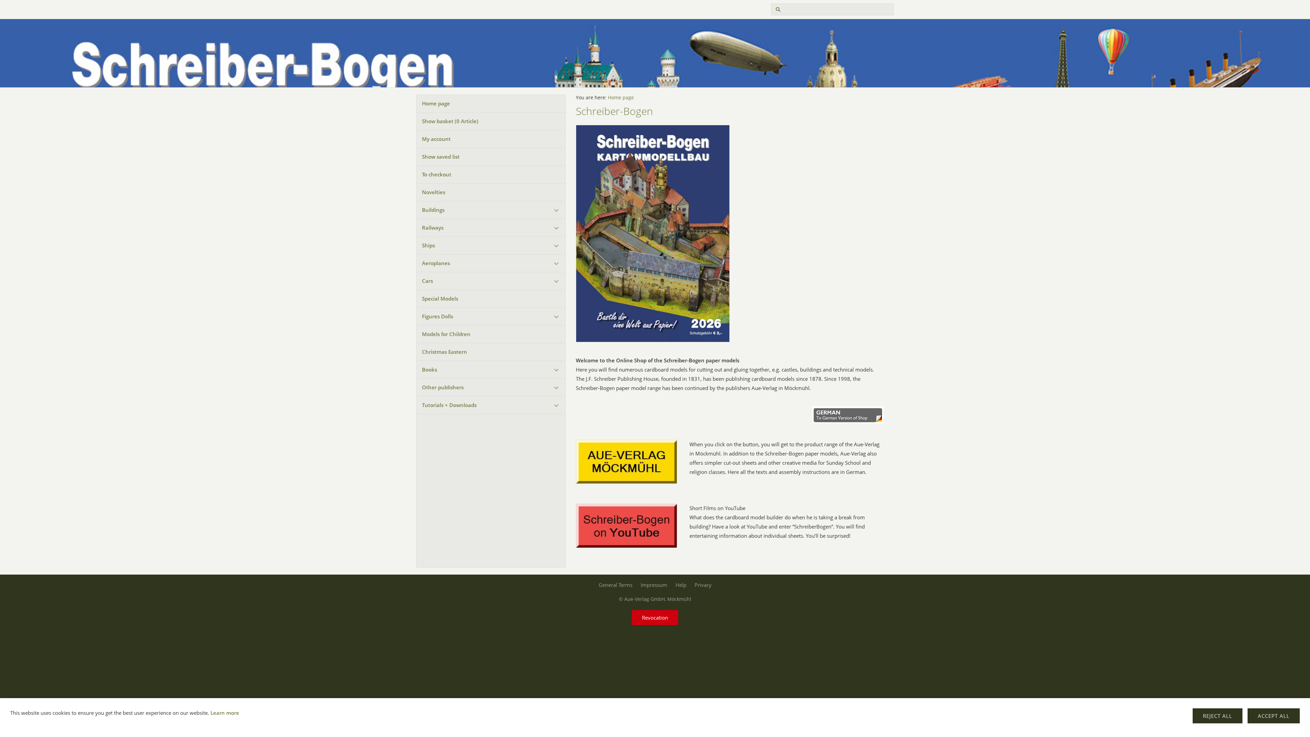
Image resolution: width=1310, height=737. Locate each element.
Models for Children (446, 334)
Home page (436, 103)
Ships (428, 245)
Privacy (703, 584)
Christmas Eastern (444, 351)
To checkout (436, 174)
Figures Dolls (437, 316)
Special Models (440, 298)
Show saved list (441, 156)
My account (436, 138)
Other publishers (443, 387)
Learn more (224, 712)
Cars (427, 280)
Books (429, 369)
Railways (432, 227)
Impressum (654, 584)
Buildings (433, 209)
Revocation (655, 617)
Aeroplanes (436, 263)
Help (680, 584)
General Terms (615, 584)
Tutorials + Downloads (449, 405)
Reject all (1217, 715)
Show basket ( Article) (450, 121)
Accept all (1274, 715)
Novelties (433, 192)
